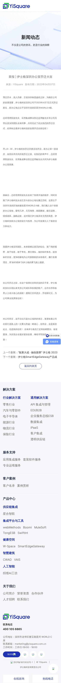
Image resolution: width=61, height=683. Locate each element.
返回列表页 (30, 365)
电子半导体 (10, 416)
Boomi (27, 527)
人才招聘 (9, 599)
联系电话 (7, 624)
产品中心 (9, 498)
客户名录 (9, 485)
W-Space (9, 546)
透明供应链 (37, 439)
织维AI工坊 (10, 573)
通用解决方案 (39, 397)
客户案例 (9, 478)
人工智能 (9, 566)
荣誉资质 (23, 593)
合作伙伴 (37, 593)
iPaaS (34, 427)
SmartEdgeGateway (31, 546)
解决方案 (9, 389)
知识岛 (10, 654)
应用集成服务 (12, 459)
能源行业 (9, 422)
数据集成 (36, 422)
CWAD (7, 559)
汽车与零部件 (12, 410)
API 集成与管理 (40, 404)
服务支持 (9, 452)
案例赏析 (23, 485)
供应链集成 (10, 507)
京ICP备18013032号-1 (23, 662)
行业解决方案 (12, 397)
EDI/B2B (36, 410)
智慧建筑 (9, 553)
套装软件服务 (32, 459)
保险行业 (9, 434)
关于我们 (9, 586)
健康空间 (9, 539)
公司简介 (9, 593)
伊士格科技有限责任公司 (30, 667)
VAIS (17, 559)
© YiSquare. (42, 662)
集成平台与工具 (13, 520)
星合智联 (9, 513)
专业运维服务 (12, 465)
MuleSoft (40, 527)
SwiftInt (23, 533)
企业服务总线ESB (42, 416)
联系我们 (23, 599)
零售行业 (9, 404)
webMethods (12, 527)
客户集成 (36, 433)
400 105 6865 (12, 629)
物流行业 (9, 428)
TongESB (9, 533)
